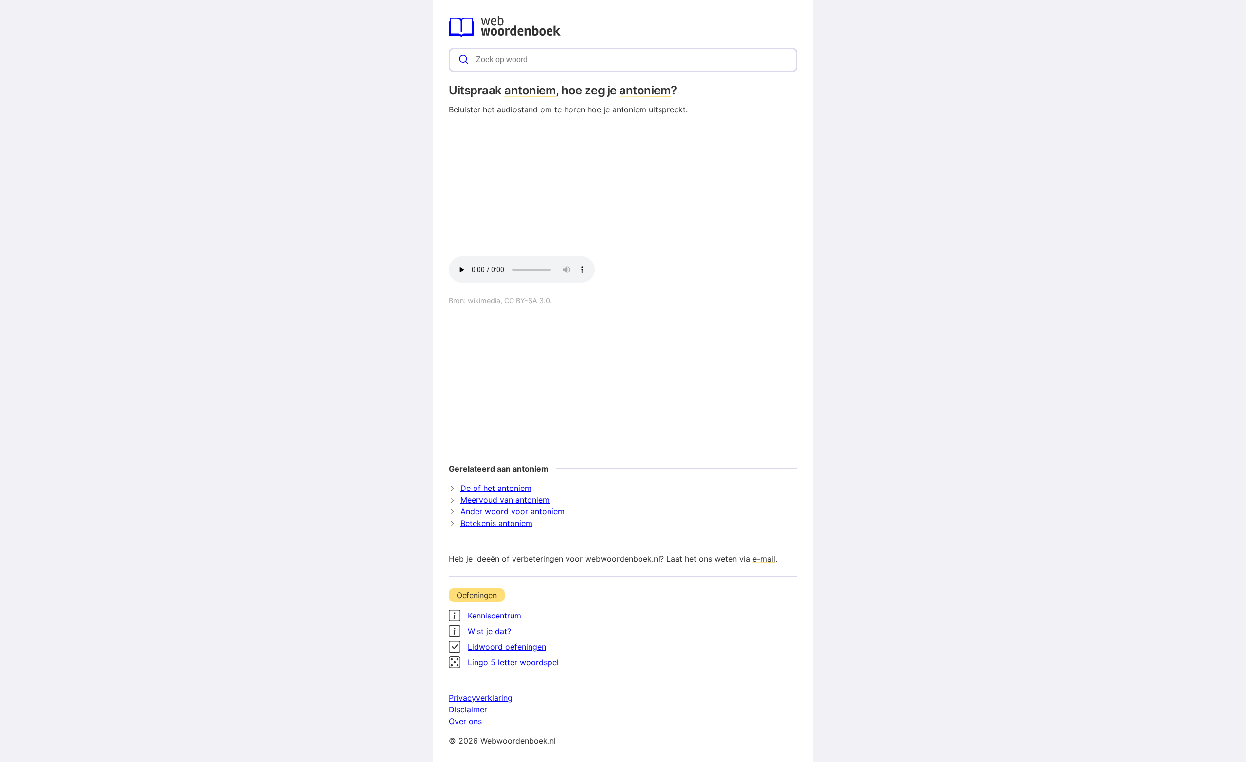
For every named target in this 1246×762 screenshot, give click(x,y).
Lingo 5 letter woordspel (513, 662)
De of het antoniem (495, 488)
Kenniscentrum (494, 615)
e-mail (763, 558)
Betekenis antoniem (496, 523)
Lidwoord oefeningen (507, 647)
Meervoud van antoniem (505, 500)
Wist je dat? (489, 631)
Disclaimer (468, 709)
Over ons (465, 721)
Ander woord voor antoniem (512, 511)
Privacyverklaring (481, 698)
